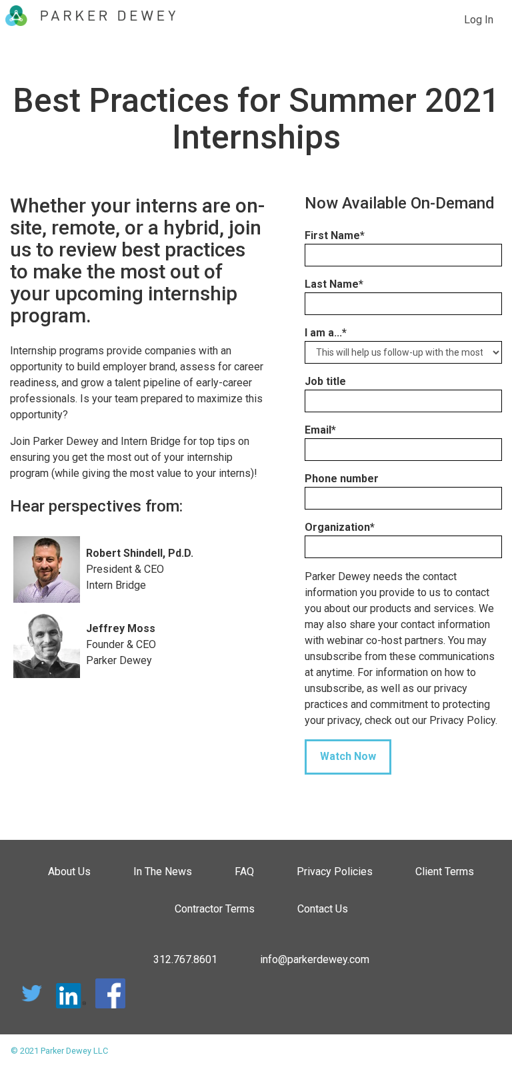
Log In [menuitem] (478, 19)
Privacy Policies (335, 871)
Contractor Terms (215, 908)
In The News (162, 871)
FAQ (244, 871)
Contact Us (322, 908)
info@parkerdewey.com (314, 959)
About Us (69, 871)
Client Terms (444, 871)
